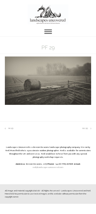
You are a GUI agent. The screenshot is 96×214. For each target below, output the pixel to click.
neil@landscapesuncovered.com (48, 167)
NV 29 (85, 128)
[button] (48, 32)
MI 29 (9, 128)
